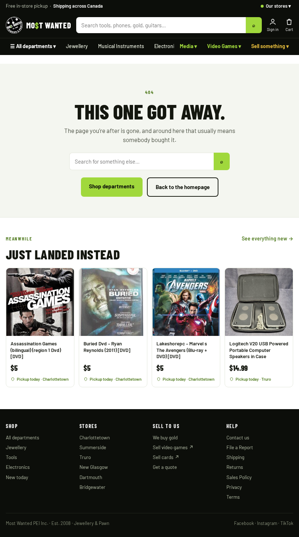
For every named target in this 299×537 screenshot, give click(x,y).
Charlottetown (94, 437)
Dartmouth (90, 477)
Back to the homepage (183, 187)
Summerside (92, 447)
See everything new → (267, 238)
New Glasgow (93, 467)
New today (17, 477)
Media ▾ (188, 46)
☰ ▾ (33, 46)
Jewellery (77, 46)
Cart (289, 29)
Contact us (237, 437)
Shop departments (112, 186)
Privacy (234, 487)
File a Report (239, 447)
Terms (233, 497)
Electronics (167, 46)
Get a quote (165, 467)
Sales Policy (239, 477)
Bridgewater (92, 487)
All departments (22, 437)
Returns (234, 467)
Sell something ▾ (270, 46)
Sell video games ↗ (173, 447)
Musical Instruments (121, 46)
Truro (85, 457)
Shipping (235, 457)
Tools (11, 457)
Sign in (273, 29)
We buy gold (165, 437)
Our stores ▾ (278, 6)
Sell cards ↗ (166, 457)
